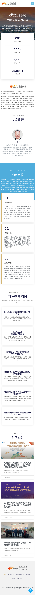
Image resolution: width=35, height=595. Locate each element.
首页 (5, 574)
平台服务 (13, 578)
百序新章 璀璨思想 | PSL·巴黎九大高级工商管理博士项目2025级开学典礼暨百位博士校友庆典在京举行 (17, 465)
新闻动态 (19, 578)
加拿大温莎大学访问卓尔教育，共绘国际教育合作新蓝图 (17, 544)
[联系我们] (30, 590)
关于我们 (10, 574)
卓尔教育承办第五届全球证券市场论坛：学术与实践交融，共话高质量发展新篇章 (17, 505)
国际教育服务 (19, 574)
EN (24, 578)
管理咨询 (28, 574)
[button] (32, 3)
